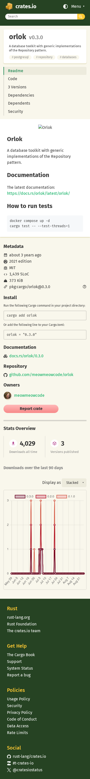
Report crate (31, 408)
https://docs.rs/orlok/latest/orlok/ (38, 193)
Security (15, 111)
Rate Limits (17, 732)
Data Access (17, 726)
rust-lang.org (18, 617)
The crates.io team (23, 630)
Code (12, 78)
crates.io (26, 6)
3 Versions (17, 87)
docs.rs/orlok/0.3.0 (26, 356)
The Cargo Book (21, 654)
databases (68, 57)
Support (14, 661)
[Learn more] (84, 287)
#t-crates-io (20, 763)
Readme (15, 70)
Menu (76, 6)
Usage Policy (18, 699)
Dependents (19, 103)
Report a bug (18, 675)
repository (44, 57)
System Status (20, 668)
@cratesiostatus (24, 770)
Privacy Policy (19, 712)
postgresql (20, 57)
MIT (12, 267)
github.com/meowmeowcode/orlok (41, 375)
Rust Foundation (21, 624)
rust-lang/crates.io (26, 756)
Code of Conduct (22, 719)
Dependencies (21, 95)
